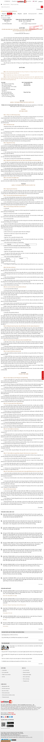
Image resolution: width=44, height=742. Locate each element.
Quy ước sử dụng (5, 690)
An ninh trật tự (5, 626)
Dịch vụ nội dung (26, 678)
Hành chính (5, 595)
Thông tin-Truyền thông (12, 604)
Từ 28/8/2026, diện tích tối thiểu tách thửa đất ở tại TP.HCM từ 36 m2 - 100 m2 (16, 661)
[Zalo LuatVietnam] (3, 717)
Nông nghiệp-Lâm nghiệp (12, 595)
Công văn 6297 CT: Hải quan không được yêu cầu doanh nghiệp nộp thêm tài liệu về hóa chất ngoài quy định (22, 651)
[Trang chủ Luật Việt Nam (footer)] (22, 701)
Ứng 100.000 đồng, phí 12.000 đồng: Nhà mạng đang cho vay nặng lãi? (15, 637)
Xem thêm (41, 584)
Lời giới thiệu (4, 670)
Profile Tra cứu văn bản (6, 674)
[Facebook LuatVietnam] (1, 717)
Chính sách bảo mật (5, 692)
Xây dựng (4, 619)
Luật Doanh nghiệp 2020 (13, 737)
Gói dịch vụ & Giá (28, 1)
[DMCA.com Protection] (12, 740)
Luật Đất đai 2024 (21, 737)
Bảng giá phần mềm (5, 686)
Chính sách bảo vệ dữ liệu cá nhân (8, 694)
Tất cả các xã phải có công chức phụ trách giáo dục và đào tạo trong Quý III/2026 (17, 658)
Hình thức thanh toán (6, 688)
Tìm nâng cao (40, 9)
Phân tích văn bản (26, 672)
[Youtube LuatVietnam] (5, 717)
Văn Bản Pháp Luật (4, 737)
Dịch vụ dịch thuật (26, 676)
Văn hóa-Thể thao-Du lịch (21, 604)
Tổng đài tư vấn (26, 681)
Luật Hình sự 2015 (28, 737)
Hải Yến (40, 507)
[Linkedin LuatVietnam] (12, 717)
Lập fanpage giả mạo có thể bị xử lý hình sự (10, 634)
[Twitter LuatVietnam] (10, 717)
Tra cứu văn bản (26, 670)
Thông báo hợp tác (5, 697)
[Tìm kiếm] (42, 7)
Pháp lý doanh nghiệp (27, 674)
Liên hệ (3, 676)
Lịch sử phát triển (5, 672)
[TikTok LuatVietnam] (7, 717)
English (35, 1)
